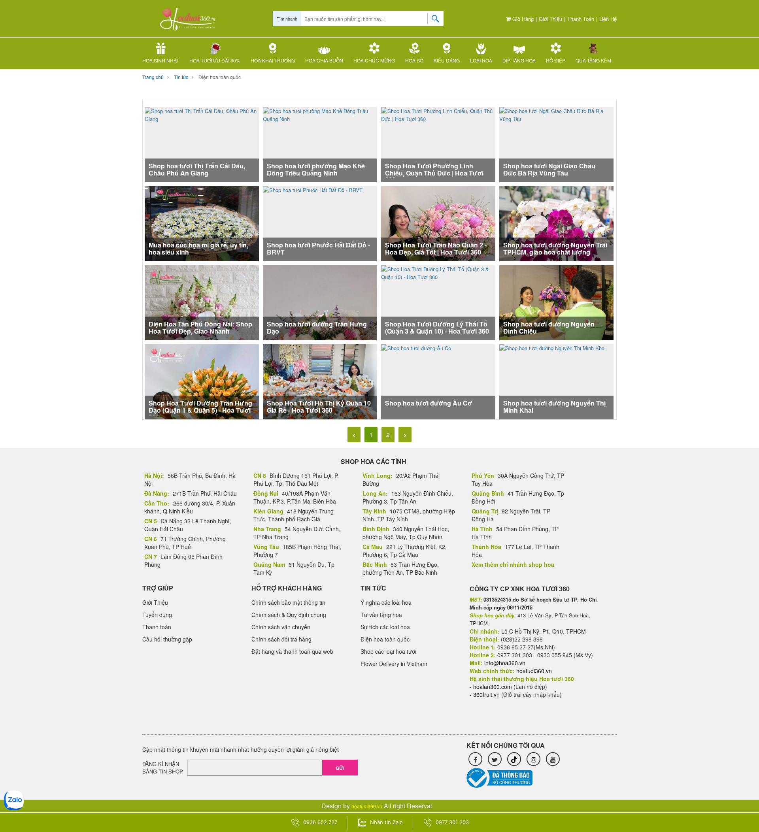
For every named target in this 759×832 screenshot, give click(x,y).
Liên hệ (608, 19)
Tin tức (181, 77)
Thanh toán (580, 19)
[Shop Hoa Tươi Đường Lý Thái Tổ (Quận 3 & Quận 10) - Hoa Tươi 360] (438, 302)
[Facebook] (475, 759)
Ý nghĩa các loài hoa (386, 602)
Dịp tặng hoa (519, 60)
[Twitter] (495, 759)
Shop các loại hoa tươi (388, 651)
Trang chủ (153, 77)
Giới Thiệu (550, 19)
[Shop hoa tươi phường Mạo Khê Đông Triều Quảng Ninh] (320, 143)
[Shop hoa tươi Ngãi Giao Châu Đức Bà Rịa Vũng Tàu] (556, 143)
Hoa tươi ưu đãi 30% (214, 60)
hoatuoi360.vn (366, 806)
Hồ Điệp (555, 60)
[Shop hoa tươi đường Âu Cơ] (416, 381)
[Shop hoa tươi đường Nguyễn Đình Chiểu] (556, 303)
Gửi (340, 768)
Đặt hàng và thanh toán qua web (292, 651)
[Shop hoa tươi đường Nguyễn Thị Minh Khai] (552, 381)
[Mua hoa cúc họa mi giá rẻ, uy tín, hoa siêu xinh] (202, 231)
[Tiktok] (514, 759)
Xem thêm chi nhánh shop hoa (513, 564)
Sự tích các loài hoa (385, 627)
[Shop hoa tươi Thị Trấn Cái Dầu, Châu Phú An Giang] (202, 143)
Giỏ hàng (522, 19)
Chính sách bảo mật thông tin (288, 602)
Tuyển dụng (157, 615)
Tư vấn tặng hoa (381, 615)
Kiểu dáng (447, 60)
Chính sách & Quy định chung (288, 615)
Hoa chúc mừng (374, 60)
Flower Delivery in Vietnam (394, 664)
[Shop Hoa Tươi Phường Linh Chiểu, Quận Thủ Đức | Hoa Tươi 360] (438, 143)
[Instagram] (533, 759)
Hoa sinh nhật (160, 60)
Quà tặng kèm (593, 60)
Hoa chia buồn (324, 60)
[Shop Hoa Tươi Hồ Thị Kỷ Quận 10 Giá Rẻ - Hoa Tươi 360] (320, 386)
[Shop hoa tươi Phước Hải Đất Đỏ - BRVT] (313, 222)
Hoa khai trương (273, 60)
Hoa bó (414, 60)
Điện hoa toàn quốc (219, 77)
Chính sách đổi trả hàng (281, 639)
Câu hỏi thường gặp (167, 639)
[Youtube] (553, 759)
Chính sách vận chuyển (280, 627)
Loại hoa (481, 60)
